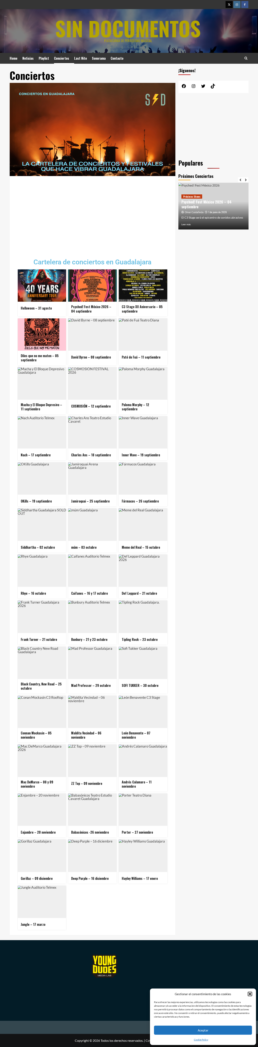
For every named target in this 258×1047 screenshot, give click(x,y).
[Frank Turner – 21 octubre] (42, 617)
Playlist (44, 58)
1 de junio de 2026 (217, 212)
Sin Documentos (128, 28)
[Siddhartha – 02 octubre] (42, 524)
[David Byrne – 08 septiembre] (92, 334)
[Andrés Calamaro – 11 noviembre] (143, 761)
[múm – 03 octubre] (92, 524)
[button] (250, 994)
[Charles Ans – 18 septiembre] (92, 432)
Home (13, 58)
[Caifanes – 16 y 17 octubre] (92, 571)
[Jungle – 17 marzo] (42, 902)
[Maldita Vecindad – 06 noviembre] (92, 712)
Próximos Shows (191, 196)
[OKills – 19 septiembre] (42, 478)
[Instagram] (236, 4)
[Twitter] (229, 4)
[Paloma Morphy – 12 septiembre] (143, 383)
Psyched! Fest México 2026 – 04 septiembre (206, 204)
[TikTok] (212, 87)
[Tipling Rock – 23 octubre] (143, 617)
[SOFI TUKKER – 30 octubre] (143, 663)
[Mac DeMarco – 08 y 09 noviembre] (42, 761)
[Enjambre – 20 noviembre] (42, 810)
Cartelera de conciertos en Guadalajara (92, 262)
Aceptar (203, 1030)
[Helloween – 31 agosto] (42, 285)
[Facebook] (244, 4)
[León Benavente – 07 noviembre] (143, 712)
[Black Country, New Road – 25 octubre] (42, 663)
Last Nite (80, 58)
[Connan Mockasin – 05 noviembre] (42, 712)
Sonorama (99, 58)
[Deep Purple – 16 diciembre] (92, 855)
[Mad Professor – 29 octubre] (92, 663)
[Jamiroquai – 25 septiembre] (92, 478)
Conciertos (61, 58)
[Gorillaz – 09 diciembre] (42, 855)
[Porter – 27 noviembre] (143, 810)
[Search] (246, 58)
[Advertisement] (92, 214)
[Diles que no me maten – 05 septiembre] (42, 334)
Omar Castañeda (194, 212)
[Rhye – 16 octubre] (42, 571)
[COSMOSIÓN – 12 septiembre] (92, 383)
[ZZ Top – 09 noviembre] (92, 761)
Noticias (28, 58)
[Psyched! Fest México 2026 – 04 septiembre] (92, 285)
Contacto (117, 58)
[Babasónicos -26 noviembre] (92, 810)
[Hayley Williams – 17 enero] (143, 855)
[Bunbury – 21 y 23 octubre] (92, 617)
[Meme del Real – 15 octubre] (143, 524)
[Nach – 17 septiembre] (42, 432)
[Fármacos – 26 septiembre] (143, 478)
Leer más (186, 224)
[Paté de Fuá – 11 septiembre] (143, 334)
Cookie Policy (201, 1039)
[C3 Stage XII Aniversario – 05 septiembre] (143, 285)
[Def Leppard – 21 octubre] (143, 571)
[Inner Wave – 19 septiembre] (143, 432)
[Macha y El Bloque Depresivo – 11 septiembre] (42, 383)
